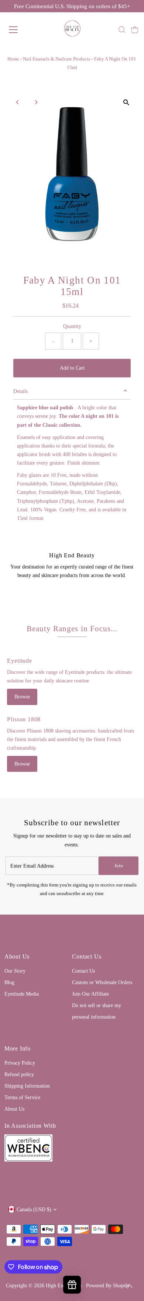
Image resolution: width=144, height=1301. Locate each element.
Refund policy (19, 1074)
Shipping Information (27, 1086)
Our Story (14, 971)
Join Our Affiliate (90, 994)
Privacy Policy (19, 1063)
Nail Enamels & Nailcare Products (56, 59)
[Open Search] (122, 29)
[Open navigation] (19, 29)
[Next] (36, 102)
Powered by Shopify (108, 1285)
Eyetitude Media (21, 994)
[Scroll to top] (129, 1286)
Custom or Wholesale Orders (102, 982)
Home (13, 59)
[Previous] (18, 102)
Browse (22, 696)
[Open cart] (134, 30)
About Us (14, 1109)
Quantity (72, 326)
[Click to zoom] (126, 102)
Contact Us (83, 971)
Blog (9, 982)
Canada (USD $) (34, 1209)
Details (20, 391)
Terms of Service (22, 1097)
